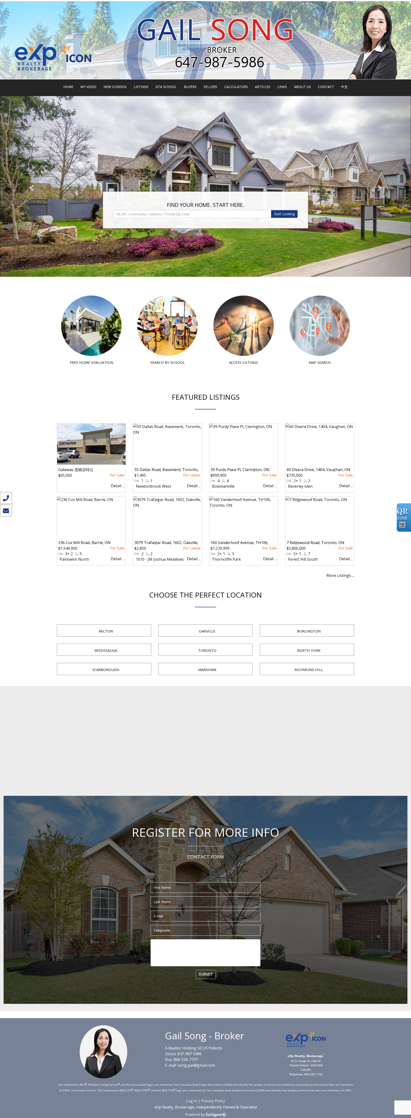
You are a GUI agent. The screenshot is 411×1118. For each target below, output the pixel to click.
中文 (344, 86)
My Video (88, 86)
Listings (141, 86)
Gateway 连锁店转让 (75, 469)
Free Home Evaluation (91, 362)
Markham (207, 669)
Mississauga (105, 650)
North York (309, 650)
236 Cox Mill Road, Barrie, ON (84, 542)
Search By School (167, 362)
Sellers (210, 86)
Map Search (320, 362)
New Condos (115, 86)
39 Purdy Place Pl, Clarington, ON (239, 469)
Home (68, 86)
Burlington (309, 631)
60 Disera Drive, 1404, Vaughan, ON (318, 469)
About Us (302, 86)
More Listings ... (340, 575)
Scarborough (105, 669)
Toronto (207, 650)
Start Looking (284, 214)
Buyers (190, 86)
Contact (326, 86)
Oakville (207, 631)
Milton (106, 631)
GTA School (166, 86)
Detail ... (117, 485)
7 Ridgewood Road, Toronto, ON (315, 542)
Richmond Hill (308, 669)
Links (282, 86)
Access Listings (243, 362)
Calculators (236, 86)
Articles (262, 86)
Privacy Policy (213, 1100)
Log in (191, 1100)
